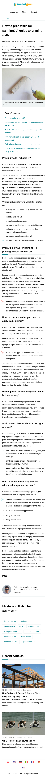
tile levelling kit (10, 621)
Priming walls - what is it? (15, 118)
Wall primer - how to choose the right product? (23, 144)
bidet (21, 626)
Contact (33, 12)
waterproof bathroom (12, 632)
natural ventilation (32, 632)
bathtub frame (9, 626)
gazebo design (29, 642)
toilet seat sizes (10, 637)
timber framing (33, 626)
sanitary (23, 621)
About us (14, 12)
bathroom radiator (11, 642)
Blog (24, 12)
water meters (26, 637)
